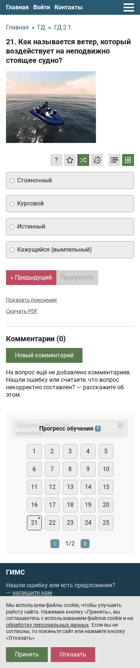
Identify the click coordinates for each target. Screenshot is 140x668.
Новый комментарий (44, 355)
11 (34, 486)
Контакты (69, 7)
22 (52, 522)
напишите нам (32, 592)
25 (106, 522)
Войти (41, 7)
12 (52, 486)
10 (106, 469)
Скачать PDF (22, 311)
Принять (27, 654)
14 (88, 486)
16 (34, 504)
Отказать (73, 654)
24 (88, 522)
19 (88, 504)
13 (70, 486)
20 (106, 504)
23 (70, 522)
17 (52, 504)
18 (70, 504)
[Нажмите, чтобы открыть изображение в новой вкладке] (51, 107)
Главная (17, 7)
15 (106, 486)
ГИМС (15, 572)
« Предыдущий (31, 277)
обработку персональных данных (47, 625)
